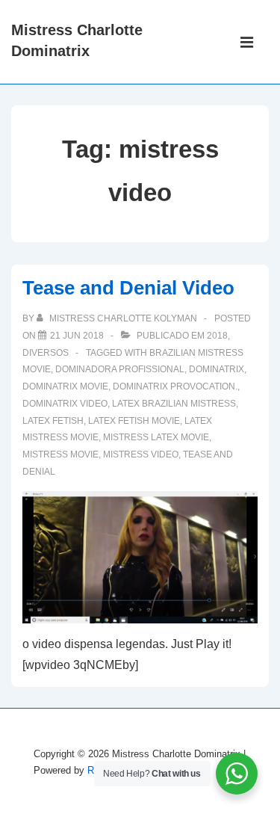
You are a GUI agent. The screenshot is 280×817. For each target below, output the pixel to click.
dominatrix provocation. (175, 386)
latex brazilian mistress (174, 403)
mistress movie (60, 454)
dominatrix (216, 369)
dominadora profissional (119, 369)
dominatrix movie (65, 386)
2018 (217, 335)
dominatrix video (65, 403)
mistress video (140, 454)
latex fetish (53, 421)
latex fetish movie (134, 421)
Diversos (45, 353)
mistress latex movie (156, 437)
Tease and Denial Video (128, 288)
